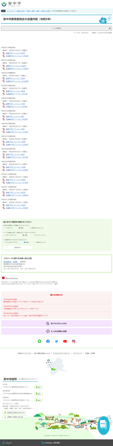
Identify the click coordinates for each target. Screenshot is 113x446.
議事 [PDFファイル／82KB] (16, 192)
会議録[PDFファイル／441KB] (17, 94)
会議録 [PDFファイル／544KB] (17, 170)
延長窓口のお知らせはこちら (15, 412)
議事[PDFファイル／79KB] (15, 78)
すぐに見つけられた (12, 242)
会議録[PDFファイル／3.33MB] (17, 68)
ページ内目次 (56, 28)
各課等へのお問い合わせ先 (15, 416)
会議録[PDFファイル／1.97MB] (17, 56)
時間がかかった (41, 242)
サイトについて (24, 353)
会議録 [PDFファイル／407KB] (17, 157)
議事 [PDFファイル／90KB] (16, 180)
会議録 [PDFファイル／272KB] (17, 132)
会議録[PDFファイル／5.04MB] (17, 81)
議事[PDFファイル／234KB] (16, 66)
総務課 (15, 262)
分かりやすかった (11, 235)
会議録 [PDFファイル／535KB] (17, 144)
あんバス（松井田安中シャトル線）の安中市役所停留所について (25, 315)
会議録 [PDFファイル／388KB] (17, 195)
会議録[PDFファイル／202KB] (17, 119)
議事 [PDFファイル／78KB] (16, 205)
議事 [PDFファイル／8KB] (15, 129)
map (39, 387)
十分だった (9, 228)
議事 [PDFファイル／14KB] (16, 167)
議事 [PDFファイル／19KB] (16, 142)
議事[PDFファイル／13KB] (15, 104)
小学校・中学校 (45, 11)
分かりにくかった (40, 235)
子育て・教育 (30, 11)
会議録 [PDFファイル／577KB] (17, 182)
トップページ (11, 11)
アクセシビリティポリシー (61, 353)
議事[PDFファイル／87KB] (15, 53)
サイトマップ (77, 353)
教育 (37, 11)
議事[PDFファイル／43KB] (15, 91)
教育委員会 (7, 262)
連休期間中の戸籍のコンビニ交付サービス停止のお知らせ (23, 302)
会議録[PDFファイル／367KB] (17, 106)
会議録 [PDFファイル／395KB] (17, 208)
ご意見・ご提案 (90, 353)
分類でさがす (20, 11)
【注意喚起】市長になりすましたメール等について (21, 308)
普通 (22, 228)
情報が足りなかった (37, 228)
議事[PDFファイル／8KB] (15, 116)
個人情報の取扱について (42, 353)
